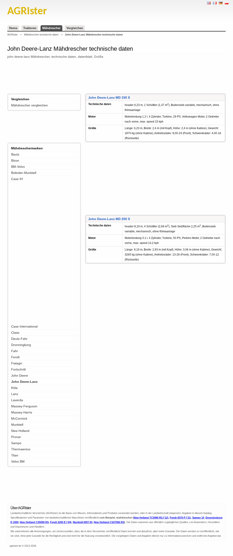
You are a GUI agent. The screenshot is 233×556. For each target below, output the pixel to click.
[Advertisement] (116, 76)
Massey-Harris (21, 412)
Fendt (15, 357)
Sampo (16, 443)
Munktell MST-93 (82, 522)
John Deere (19, 375)
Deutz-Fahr (19, 339)
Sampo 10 (198, 517)
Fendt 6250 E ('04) (60, 522)
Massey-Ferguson (24, 406)
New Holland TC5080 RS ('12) (151, 517)
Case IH (17, 179)
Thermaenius (20, 449)
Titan (14, 455)
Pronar (16, 437)
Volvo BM (18, 461)
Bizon (15, 160)
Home (13, 28)
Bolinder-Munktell (23, 173)
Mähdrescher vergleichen (29, 105)
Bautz (15, 154)
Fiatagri (16, 363)
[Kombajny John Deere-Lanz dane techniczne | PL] (226, 3)
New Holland (20, 431)
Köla (14, 388)
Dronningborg (21, 345)
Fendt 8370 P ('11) (180, 517)
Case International (24, 326)
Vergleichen (74, 28)
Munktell (17, 424)
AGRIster (12, 34)
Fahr (14, 351)
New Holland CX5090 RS (34, 522)
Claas (15, 332)
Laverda (17, 400)
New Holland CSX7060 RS (109, 522)
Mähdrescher (51, 28)
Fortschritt (18, 369)
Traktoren (29, 28)
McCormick (19, 418)
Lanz (14, 394)
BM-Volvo (18, 166)
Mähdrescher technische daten (41, 34)
